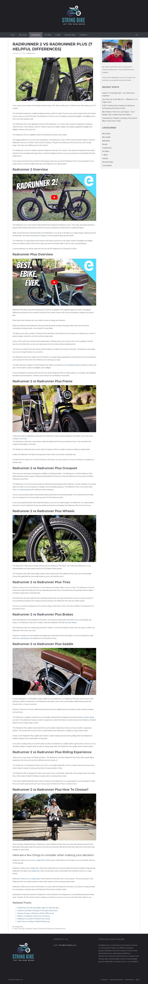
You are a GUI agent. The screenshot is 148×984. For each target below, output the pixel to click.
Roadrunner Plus (60, 928)
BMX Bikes (106, 141)
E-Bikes (58, 35)
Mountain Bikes (70, 35)
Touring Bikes (107, 165)
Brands (104, 144)
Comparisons (35, 35)
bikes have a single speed (31, 879)
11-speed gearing (23, 489)
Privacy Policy (129, 979)
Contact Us (83, 35)
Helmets (105, 158)
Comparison (28, 928)
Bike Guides (23, 35)
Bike (16, 928)
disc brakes (72, 622)
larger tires (36, 871)
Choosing (21, 928)
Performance (42, 928)
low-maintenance (23, 638)
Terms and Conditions (116, 979)
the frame (23, 439)
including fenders (74, 365)
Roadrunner (50, 928)
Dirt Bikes (47, 35)
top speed (34, 235)
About (137, 979)
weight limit (40, 860)
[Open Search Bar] (136, 35)
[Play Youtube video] (54, 197)
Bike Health (106, 137)
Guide (35, 928)
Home (13, 35)
